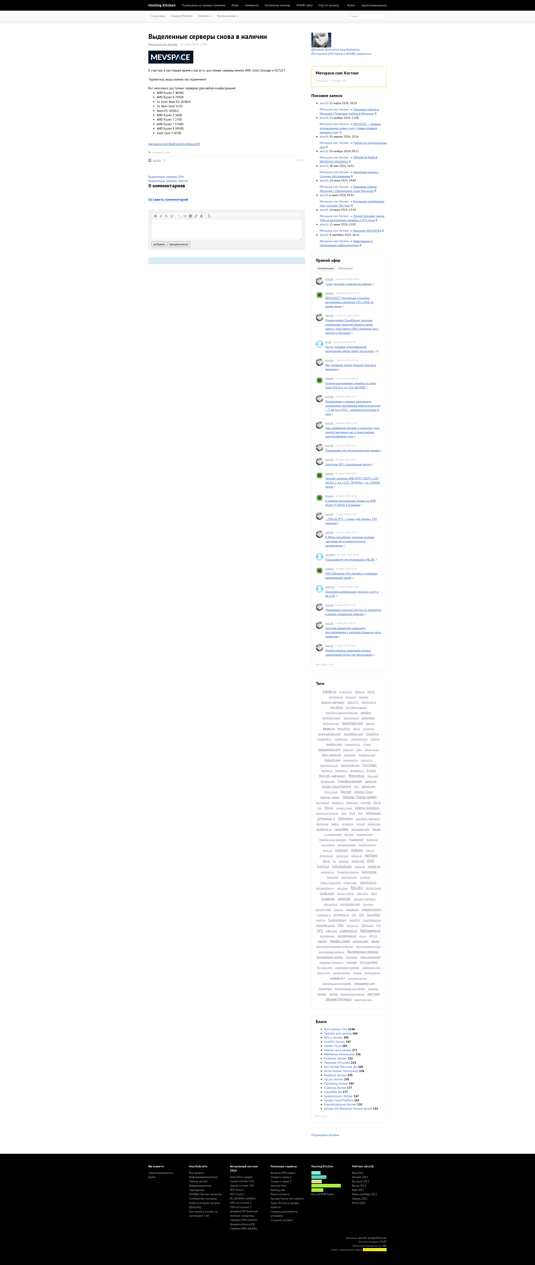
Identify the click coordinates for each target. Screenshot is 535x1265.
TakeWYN (354, 920)
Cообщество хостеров (203, 1198)
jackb (328, 342)
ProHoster (332, 877)
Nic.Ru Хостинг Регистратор (341, 1071)
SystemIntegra (337, 920)
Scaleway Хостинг (335, 1088)
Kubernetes (374, 823)
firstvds (371, 770)
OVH (370, 860)
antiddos (366, 712)
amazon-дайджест (332, 702)
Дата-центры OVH (335, 1029)
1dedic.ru (329, 691)
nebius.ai (356, 855)
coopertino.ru (352, 744)
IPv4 (352, 813)
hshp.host (352, 802)
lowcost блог (279, 1185)
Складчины (158, 16)
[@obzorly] (321, 40)
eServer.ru (366, 760)
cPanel (367, 744)
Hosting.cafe (278, 1190)
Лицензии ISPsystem (337, 1062)
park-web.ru (327, 872)
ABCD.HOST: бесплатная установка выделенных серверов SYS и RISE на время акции (349, 302)
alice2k (157, 160)
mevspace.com (161, 152)
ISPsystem (345, 818)
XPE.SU (373, 936)
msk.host (341, 850)
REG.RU (357, 887)
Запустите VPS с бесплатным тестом (348, 464)
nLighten (344, 861)
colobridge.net (359, 739)
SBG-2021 (362, 893)
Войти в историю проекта (204, 1203)
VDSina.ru (367, 925)
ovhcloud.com (342, 866)
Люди (235, 5)
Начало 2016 (360, 1177)
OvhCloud (323, 866)
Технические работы (352, 994)
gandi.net (371, 781)
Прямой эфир (328, 260)
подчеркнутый (171, 216)
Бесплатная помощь (277, 5)
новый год (337, 978)
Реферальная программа (350, 988)
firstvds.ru (356, 775)
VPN (378, 925)
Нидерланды (372, 972)
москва (357, 972)
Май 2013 (358, 1190)
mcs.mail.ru (328, 844)
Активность (252, 5)
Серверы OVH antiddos (243, 1220)
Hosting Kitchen (162, 5)
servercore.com (350, 904)
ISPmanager (373, 813)
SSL (361, 915)
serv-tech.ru (330, 904)
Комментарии (326, 268)
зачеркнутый (166, 216)
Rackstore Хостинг (335, 1075)
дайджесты (364, 54)
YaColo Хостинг (333, 1079)
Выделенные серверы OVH (166, 177)
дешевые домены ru (331, 962)
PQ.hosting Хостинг (336, 1083)
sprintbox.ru (324, 914)
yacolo (322, 941)
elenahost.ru (350, 760)
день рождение (370, 957)
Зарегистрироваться (374, 5)
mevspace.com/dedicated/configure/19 (174, 144)
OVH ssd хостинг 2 (241, 1207)
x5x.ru (362, 936)
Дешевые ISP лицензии (244, 1211)
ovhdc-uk (360, 866)
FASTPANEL (369, 765)
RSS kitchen (336, 54)
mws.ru (370, 850)
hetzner (346, 792)
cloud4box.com (353, 734)
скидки (333, 994)
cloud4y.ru (372, 734)
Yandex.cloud (340, 941)
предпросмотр (178, 244)
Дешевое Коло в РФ (242, 1224)
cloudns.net (341, 739)
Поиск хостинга (280, 1194)
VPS (320, 930)
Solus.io (338, 909)
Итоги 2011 (359, 1203)
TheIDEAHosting (372, 920)
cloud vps (368, 728)
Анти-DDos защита (241, 1177)
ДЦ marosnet (324, 967)
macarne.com (365, 834)
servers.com (323, 909)
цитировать (179, 216)
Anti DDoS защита (356, 707)
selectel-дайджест (365, 899)
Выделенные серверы (362, 951)
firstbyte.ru (341, 770)
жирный (155, 216)
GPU (356, 786)
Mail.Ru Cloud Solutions (332, 839)
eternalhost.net (329, 765)
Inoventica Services (327, 813)
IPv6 (360, 813)
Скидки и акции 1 (281, 1177)
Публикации (345, 268)
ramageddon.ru (325, 888)
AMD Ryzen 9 (369, 702)
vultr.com (331, 931)
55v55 (383, 1241)
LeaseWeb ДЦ (333, 1092)
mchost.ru (372, 839)
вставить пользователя (201, 216)
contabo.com (334, 744)
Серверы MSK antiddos (243, 1228)
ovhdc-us (374, 866)
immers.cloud (344, 808)
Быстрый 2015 (360, 1181)
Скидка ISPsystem (181, 16)
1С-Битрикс (345, 691)
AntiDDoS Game (331, 717)
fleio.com (372, 776)
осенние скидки (357, 978)
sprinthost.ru (341, 915)
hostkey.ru (338, 802)
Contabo (375, 739)
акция (375, 941)
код (185, 216)
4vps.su (359, 692)
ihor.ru (329, 808)
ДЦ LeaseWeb (369, 962)
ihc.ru (377, 802)
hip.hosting (322, 802)
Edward (329, 293)
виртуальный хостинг (368, 946)
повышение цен (364, 983)
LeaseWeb (341, 829)
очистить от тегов (209, 216)
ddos (359, 749)
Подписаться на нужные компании (203, 5)
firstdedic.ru (357, 770)
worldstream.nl (347, 936)
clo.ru (356, 729)
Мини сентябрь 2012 (364, 1194)
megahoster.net (347, 844)
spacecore (352, 909)
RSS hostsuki (319, 54)
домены (351, 962)
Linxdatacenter (332, 834)
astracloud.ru (351, 717)
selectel (344, 898)
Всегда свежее (226, 16)
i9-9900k (366, 802)
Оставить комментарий (168, 199)
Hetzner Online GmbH (360, 797)
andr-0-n (330, 586)
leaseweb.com (360, 829)
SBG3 (374, 893)
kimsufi (361, 823)
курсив (161, 216)
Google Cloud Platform (336, 786)
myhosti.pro (326, 855)
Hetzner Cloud (363, 792)
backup (370, 723)
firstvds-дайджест (332, 776)
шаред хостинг (363, 999)
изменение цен (371, 967)
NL (334, 861)
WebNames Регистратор (339, 1054)
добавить (159, 244)
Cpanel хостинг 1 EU (242, 1181)
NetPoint (371, 855)
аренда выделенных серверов (334, 946)
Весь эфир (321, 664)
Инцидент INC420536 (367, 231)
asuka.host (368, 718)
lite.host (349, 834)
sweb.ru (320, 920)
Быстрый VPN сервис (283, 1173)
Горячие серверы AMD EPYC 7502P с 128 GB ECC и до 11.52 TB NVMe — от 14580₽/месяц (352, 483)
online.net (358, 861)
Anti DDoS (336, 707)
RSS (344, 80)
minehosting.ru (367, 844)
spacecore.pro (371, 909)
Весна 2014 (359, 1185)
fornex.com (328, 781)
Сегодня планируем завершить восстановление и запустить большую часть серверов (353, 632)
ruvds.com (327, 893)
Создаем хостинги (282, 1220)
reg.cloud (342, 888)
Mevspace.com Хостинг (162, 44)
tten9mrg (330, 554)
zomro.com (360, 941)
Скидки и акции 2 (281, 1181)
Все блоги (321, 1116)
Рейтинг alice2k (198, 1181)
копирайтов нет (377, 1238)
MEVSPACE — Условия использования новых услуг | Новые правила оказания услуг (350, 128)
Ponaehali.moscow (348, 872)
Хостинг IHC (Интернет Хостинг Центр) (348, 1108)
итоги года (323, 972)
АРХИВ (350, 54)
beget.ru (329, 728)
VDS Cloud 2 (237, 1194)
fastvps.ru (326, 770)
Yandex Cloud (332, 1046)
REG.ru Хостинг (333, 1037)
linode (376, 829)
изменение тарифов (347, 967)
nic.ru (326, 861)
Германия (351, 957)
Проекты (203, 16)
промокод (325, 988)
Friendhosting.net (350, 781)
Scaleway (328, 899)
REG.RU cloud (373, 888)
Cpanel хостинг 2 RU (242, 1185)
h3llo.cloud (331, 792)
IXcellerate (322, 823)
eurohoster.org (350, 765)
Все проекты (196, 1173)
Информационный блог (203, 1177)
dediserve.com (366, 754)
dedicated (349, 754)
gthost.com (368, 786)
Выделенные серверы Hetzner (168, 181)
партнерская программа (336, 983)
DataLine (348, 749)
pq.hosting (369, 872)
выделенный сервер (330, 957)
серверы (373, 988)
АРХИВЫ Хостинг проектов (205, 1194)
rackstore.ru (368, 882)
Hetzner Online (330, 797)
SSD (354, 914)
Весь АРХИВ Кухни (322, 1194)
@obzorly (331, 49)
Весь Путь (358, 1173)
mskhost (357, 850)
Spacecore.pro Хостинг (338, 1096)
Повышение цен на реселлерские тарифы (352, 450)
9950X (371, 691)
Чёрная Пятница (338, 999)
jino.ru (335, 824)
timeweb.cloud (325, 925)
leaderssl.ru (324, 829)
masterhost (356, 839)
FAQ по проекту (329, 5)
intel (343, 813)
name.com (342, 855)
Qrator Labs (350, 882)
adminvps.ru (336, 697)
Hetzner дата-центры (337, 1050)
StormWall (373, 915)
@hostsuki (317, 49)
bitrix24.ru (344, 729)
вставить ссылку (196, 216)
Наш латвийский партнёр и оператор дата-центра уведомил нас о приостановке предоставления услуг (352, 432)
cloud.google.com (329, 734)
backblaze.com (352, 723)
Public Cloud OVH (331, 882)
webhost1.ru (348, 931)
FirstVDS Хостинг (334, 1042)
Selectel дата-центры (338, 1033)
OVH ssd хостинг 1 (241, 1203)
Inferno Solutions (367, 808)
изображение (190, 216)
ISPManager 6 (326, 818)
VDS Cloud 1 (237, 1190)
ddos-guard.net (331, 755)
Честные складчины (242, 1216)
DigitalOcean (332, 760)
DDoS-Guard (372, 749)
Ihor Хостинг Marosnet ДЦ (340, 1067)
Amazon (363, 697)
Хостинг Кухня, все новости (287, 1198)
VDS (341, 925)
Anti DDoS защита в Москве (342, 712)
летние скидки (341, 972)
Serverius (368, 904)
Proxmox (365, 877)
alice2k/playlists (350, 49)
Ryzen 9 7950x (345, 893)
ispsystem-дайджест (368, 818)
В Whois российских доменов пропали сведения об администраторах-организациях (349, 541)
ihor (319, 808)
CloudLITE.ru (324, 739)
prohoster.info (349, 877)
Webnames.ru (370, 930)
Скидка (321, 994)
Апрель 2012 (359, 1198)
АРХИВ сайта (304, 5)
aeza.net (351, 697)
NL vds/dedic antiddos (243, 1198)
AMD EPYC (353, 702)
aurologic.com (331, 723)
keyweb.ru (348, 823)
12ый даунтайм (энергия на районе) (348, 284)
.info (384, 1245)
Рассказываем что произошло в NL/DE (350, 559)
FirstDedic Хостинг (335, 1058)
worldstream (327, 936)
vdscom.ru (352, 925)
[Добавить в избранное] (164, 160)
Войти (351, 5)
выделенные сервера (331, 951)
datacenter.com (329, 749)
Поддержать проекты (325, 1135)
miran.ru (327, 850)
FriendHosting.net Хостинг (340, 1104)
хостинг (373, 994)
